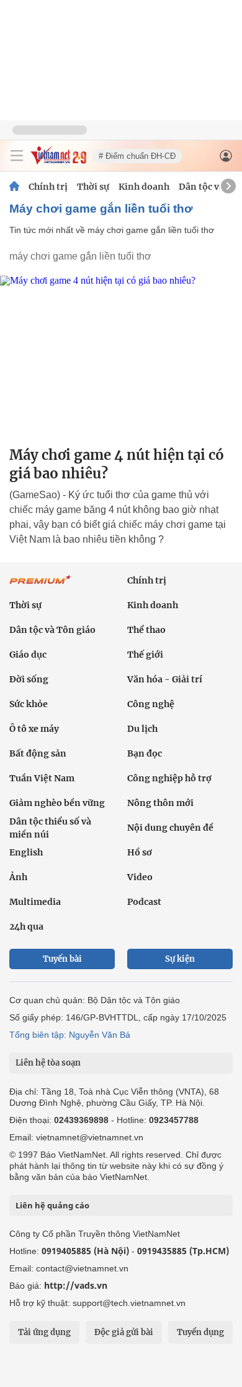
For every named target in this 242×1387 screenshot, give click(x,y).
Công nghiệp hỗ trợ (169, 778)
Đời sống (28, 679)
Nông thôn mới (160, 802)
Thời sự (93, 186)
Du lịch (142, 728)
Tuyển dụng (200, 1332)
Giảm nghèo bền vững (57, 802)
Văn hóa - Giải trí (164, 679)
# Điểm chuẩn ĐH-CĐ (137, 156)
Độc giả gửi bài (123, 1332)
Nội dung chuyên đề (170, 827)
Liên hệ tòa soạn (48, 1063)
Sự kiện (180, 959)
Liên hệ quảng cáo (52, 1205)
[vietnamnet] (58, 161)
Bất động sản (37, 753)
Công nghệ (150, 704)
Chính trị (48, 186)
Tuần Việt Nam (41, 778)
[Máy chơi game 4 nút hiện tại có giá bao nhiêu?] (121, 356)
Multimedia (35, 901)
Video (140, 877)
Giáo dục (28, 654)
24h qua (26, 926)
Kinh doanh (144, 186)
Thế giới (145, 654)
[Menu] (16, 155)
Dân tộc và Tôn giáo (52, 629)
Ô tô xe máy (34, 728)
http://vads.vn (75, 1285)
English (26, 852)
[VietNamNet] (14, 186)
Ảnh (18, 877)
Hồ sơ (139, 852)
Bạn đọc (144, 753)
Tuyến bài (62, 959)
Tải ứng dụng (44, 1332)
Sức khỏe (28, 704)
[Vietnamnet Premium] (40, 586)
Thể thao (146, 629)
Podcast (144, 901)
